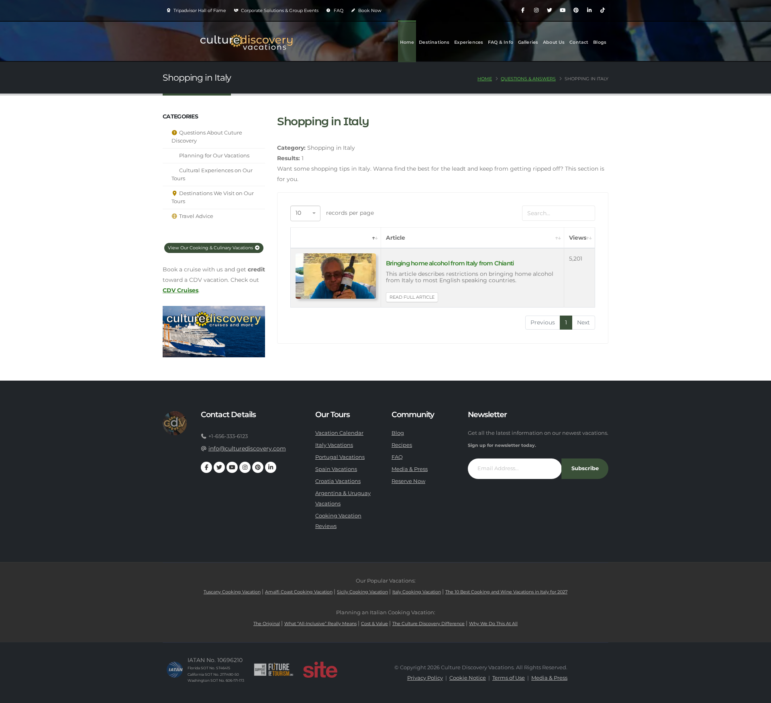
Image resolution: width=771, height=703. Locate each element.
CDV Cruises (180, 290)
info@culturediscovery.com (247, 448)
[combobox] (305, 213)
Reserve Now (408, 481)
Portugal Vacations (340, 457)
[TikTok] (602, 10)
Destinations (434, 42)
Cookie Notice (467, 678)
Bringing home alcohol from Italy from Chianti (450, 263)
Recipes (402, 445)
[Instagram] (536, 10)
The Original (266, 623)
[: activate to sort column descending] (336, 238)
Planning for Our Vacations (213, 156)
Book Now (369, 10)
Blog (398, 433)
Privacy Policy (425, 678)
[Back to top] (757, 694)
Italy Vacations (334, 445)
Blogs (599, 42)
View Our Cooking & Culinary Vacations (211, 248)
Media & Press (410, 469)
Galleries (528, 42)
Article (395, 237)
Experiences (468, 42)
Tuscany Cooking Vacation (232, 592)
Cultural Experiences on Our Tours (212, 174)
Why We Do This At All (493, 623)
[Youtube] (562, 10)
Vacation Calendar (339, 433)
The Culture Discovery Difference (428, 623)
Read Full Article (412, 297)
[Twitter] (549, 10)
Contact (578, 42)
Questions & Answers (528, 79)
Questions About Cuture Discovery (206, 137)
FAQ (337, 10)
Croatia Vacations (338, 481)
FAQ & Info (500, 42)
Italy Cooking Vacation (416, 592)
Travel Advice (195, 216)
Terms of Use (508, 678)
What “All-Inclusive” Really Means (320, 623)
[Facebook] (522, 10)
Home (407, 42)
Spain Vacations (336, 469)
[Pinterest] (575, 10)
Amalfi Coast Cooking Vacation (298, 592)
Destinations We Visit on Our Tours (212, 197)
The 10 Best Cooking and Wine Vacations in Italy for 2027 (506, 592)
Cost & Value (374, 623)
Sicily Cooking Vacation (362, 592)
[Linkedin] (589, 10)
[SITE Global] (320, 670)
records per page (335, 212)
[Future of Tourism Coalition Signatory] (273, 670)
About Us (554, 42)
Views (577, 237)
